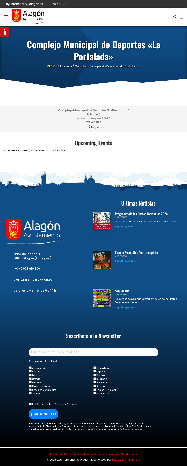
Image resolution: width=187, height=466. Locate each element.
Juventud (101, 382)
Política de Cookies (92, 454)
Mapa (95, 127)
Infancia (37, 382)
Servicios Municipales (44, 389)
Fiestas (36, 378)
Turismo (36, 393)
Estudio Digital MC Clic (126, 459)
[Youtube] (174, 4)
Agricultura (102, 367)
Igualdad (101, 378)
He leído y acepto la (55, 404)
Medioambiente (41, 386)
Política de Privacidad (67, 404)
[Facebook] (166, 4)
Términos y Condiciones (121, 454)
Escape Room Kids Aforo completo (136, 252)
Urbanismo (102, 393)
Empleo (100, 375)
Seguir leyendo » (125, 226)
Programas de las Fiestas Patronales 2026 (141, 213)
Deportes (101, 371)
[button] (4, 32)
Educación (38, 375)
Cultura (36, 371)
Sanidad (101, 386)
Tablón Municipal (106, 389)
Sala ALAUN (122, 291)
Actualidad (38, 367)
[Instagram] (183, 4)
